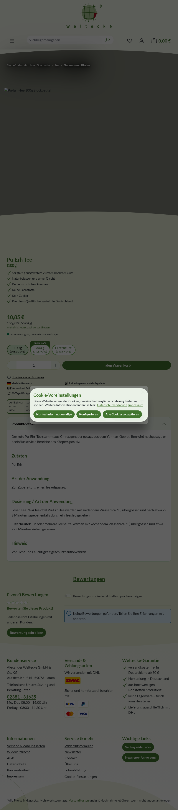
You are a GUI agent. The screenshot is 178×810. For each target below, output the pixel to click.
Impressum (135, 405)
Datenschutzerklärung (112, 405)
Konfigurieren (88, 414)
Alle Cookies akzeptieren (122, 414)
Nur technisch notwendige (54, 414)
